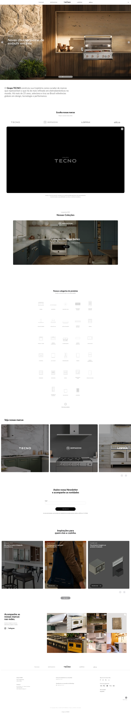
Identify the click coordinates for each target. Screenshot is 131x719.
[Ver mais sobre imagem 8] (117, 643)
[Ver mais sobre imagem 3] (97, 623)
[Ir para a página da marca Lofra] (85, 122)
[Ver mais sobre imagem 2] (77, 623)
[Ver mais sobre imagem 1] (57, 623)
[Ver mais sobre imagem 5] (57, 643)
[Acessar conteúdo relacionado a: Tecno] (25, 448)
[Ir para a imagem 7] (68, 76)
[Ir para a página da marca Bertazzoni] (50, 122)
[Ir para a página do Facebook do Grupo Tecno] (100, 680)
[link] (10, 586)
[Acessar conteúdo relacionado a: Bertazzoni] (74, 448)
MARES (67, 711)
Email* (46, 500)
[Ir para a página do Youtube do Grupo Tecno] (109, 680)
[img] (41, 2)
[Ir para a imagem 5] (65, 76)
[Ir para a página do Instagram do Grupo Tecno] (103, 679)
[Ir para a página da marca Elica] (117, 122)
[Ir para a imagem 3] (62, 76)
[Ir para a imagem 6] (66, 76)
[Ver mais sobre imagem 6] (77, 643)
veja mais (65, 246)
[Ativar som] (122, 129)
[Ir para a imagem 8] (69, 76)
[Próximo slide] (129, 42)
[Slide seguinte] (126, 475)
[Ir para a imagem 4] (64, 76)
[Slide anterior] (2, 42)
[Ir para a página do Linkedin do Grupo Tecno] (106, 679)
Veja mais (65, 598)
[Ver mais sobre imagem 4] (117, 623)
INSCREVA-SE (65, 509)
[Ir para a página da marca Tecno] (15, 122)
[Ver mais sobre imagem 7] (97, 643)
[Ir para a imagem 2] (61, 76)
